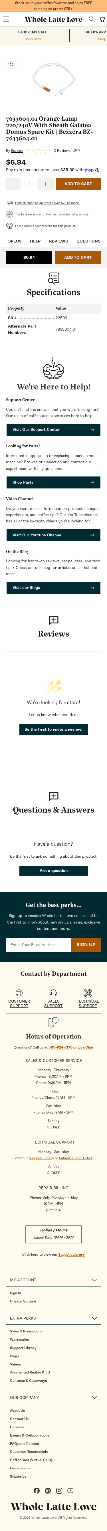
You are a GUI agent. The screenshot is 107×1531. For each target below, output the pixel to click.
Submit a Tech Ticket (75, 1158)
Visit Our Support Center (36, 429)
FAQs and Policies (24, 1443)
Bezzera (17, 150)
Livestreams (20, 1468)
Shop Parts (23, 482)
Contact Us (19, 1419)
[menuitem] (55, 1293)
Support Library (41, 1158)
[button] (6, 19)
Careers (17, 1427)
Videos (15, 1364)
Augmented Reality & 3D (30, 1372)
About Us (17, 1410)
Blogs (14, 1356)
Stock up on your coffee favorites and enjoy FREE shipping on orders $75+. (53, 6)
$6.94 (29, 257)
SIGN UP (85, 945)
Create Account (23, 1301)
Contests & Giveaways (28, 1380)
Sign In (15, 1293)
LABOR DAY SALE (32, 32)
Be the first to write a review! (53, 729)
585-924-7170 (60, 1047)
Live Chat (85, 1047)
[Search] (91, 19)
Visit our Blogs (26, 587)
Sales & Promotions (26, 1331)
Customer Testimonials (29, 1451)
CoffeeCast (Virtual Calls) (31, 1460)
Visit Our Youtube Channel (37, 535)
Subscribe (18, 1476)
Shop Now (33, 39)
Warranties (19, 1339)
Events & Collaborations (29, 1435)
